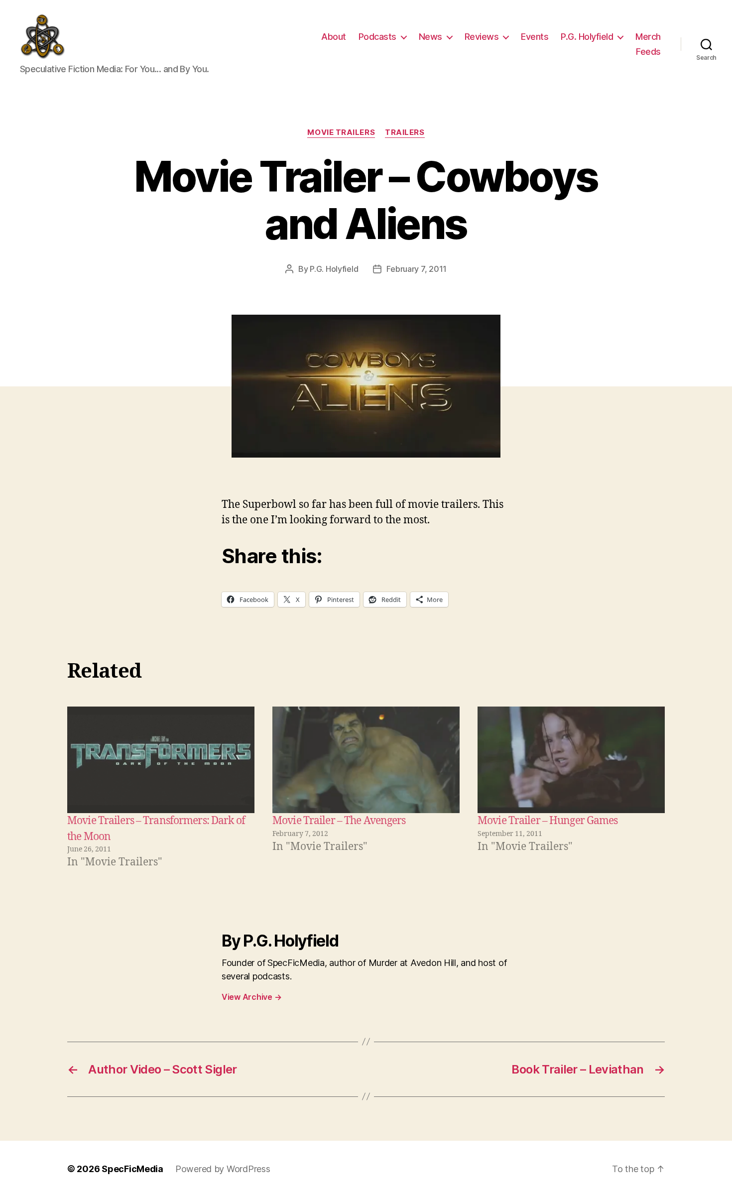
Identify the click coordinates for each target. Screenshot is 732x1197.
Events (534, 36)
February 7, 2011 (416, 269)
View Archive (251, 997)
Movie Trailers (341, 132)
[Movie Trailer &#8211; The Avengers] (366, 760)
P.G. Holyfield (587, 36)
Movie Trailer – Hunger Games (548, 821)
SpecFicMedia (132, 1169)
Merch (648, 36)
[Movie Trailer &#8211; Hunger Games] (571, 760)
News (430, 36)
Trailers (404, 132)
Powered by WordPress (222, 1169)
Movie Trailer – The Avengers (339, 821)
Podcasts (377, 36)
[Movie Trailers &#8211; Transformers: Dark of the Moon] (160, 760)
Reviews (482, 36)
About (333, 36)
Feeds (648, 51)
